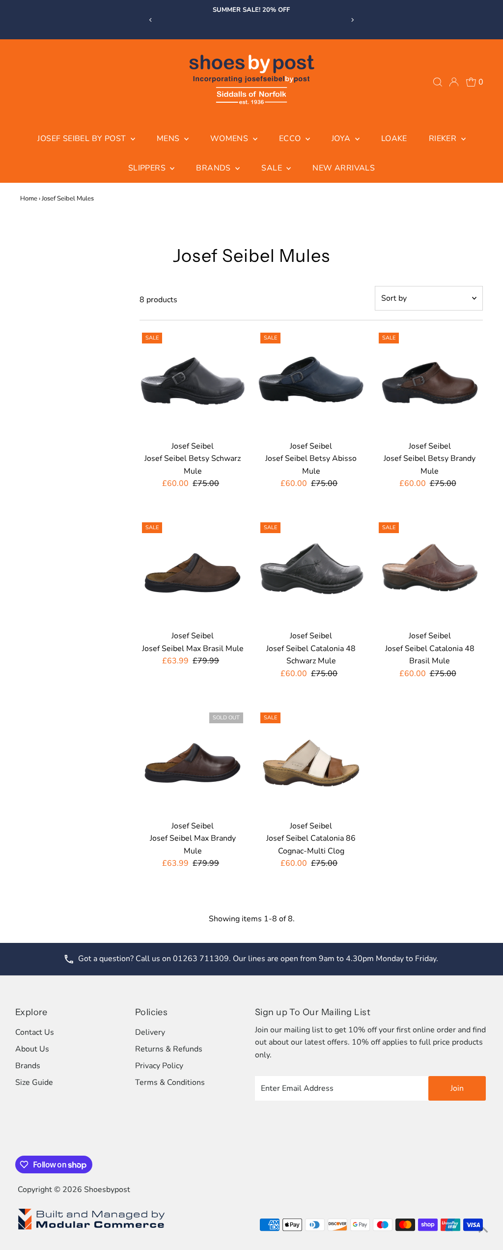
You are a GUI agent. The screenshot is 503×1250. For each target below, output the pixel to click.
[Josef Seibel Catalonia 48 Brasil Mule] (429, 573)
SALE (272, 168)
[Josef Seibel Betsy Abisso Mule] (311, 383)
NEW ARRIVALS (343, 168)
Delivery (150, 1032)
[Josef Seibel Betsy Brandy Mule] (429, 383)
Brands (214, 168)
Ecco (291, 138)
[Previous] (151, 20)
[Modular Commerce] (91, 1228)
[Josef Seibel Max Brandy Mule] (193, 763)
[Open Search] (437, 82)
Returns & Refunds (168, 1049)
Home (28, 198)
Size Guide (34, 1082)
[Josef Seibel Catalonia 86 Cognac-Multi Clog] (311, 763)
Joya (342, 138)
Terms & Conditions (170, 1082)
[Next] (352, 20)
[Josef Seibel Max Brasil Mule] (193, 573)
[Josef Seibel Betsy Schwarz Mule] (193, 383)
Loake (394, 138)
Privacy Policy (159, 1065)
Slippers (148, 168)
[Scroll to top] (483, 1230)
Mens (169, 138)
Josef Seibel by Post (82, 138)
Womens (230, 138)
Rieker (444, 138)
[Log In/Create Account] (453, 82)
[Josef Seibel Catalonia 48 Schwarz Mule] (311, 573)
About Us (32, 1049)
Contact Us (34, 1032)
